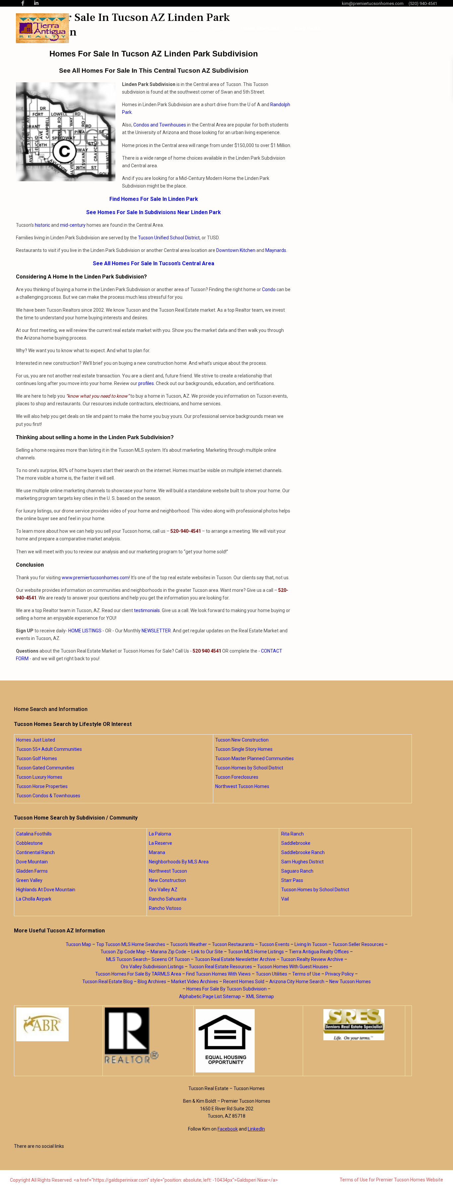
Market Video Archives (194, 981)
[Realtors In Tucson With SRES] (354, 1024)
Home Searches (260, 28)
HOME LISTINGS (84, 630)
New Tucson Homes (350, 981)
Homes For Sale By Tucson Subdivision (226, 989)
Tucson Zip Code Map (123, 951)
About (218, 28)
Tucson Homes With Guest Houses (292, 966)
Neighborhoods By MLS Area (179, 861)
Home (193, 28)
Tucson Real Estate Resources (220, 966)
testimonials (147, 610)
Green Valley (29, 880)
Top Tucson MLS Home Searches (130, 944)
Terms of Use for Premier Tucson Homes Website (391, 1179)
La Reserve (160, 843)
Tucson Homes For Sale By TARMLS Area (138, 974)
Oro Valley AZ (163, 889)
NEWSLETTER (156, 630)
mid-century (73, 225)
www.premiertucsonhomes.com (95, 577)
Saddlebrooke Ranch (303, 852)
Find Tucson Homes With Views (218, 974)
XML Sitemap (260, 996)
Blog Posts (307, 28)
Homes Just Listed (35, 740)
